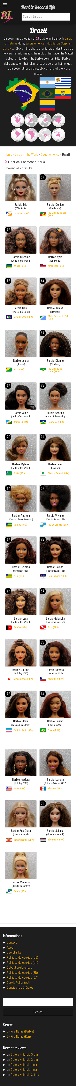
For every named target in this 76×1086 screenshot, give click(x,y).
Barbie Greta (30, 1054)
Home (8, 154)
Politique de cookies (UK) (22, 963)
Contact (12, 942)
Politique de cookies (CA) (22, 977)
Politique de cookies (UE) (22, 957)
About (10, 947)
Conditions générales (20, 987)
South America (50, 154)
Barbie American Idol (38, 43)
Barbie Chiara (30, 1075)
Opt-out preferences (19, 967)
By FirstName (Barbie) (20, 1031)
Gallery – (16, 1054)
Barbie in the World (26, 154)
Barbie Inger (29, 1065)
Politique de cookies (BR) (22, 972)
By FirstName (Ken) (19, 1036)
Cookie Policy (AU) (18, 982)
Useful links (14, 952)
